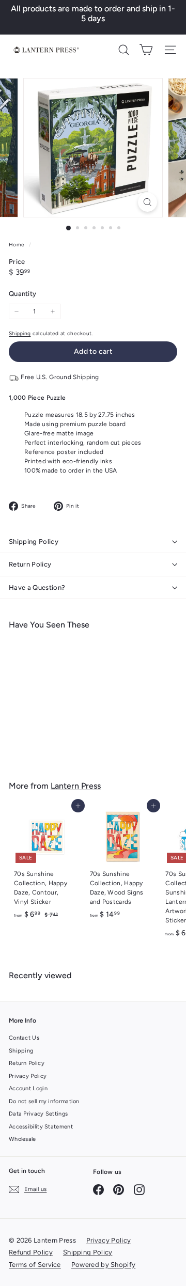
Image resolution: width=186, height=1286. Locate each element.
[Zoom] (147, 202)
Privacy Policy (28, 1076)
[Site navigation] (170, 50)
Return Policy (30, 564)
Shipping (19, 333)
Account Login (28, 1088)
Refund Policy (31, 1252)
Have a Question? (37, 587)
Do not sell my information (44, 1101)
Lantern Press (76, 786)
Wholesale (22, 1139)
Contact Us (24, 1037)
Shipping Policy (33, 541)
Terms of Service (35, 1264)
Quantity (22, 293)
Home (17, 244)
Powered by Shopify (103, 1264)
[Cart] (146, 50)
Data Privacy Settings (38, 1113)
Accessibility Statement (41, 1126)
